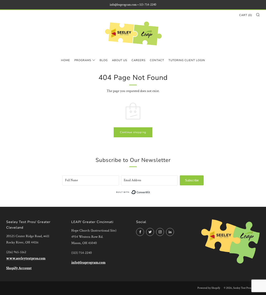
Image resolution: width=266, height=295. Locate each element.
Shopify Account (19, 268)
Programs (82, 60)
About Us (119, 60)
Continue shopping (133, 132)
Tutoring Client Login (187, 60)
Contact (157, 60)
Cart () (245, 15)
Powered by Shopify (208, 288)
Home (65, 60)
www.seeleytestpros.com (26, 258)
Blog (104, 60)
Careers (138, 60)
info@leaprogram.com (88, 262)
